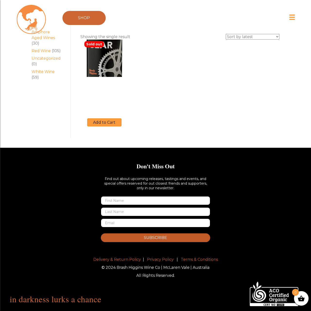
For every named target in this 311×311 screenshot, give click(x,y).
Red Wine (41, 51)
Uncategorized (46, 58)
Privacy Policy (160, 259)
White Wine (43, 71)
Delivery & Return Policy (117, 259)
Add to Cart (104, 122)
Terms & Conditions (199, 259)
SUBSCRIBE (155, 237)
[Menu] (292, 17)
